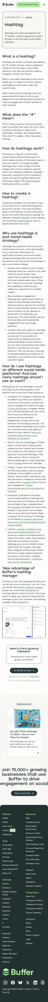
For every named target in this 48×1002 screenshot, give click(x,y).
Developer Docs (33, 863)
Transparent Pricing (34, 904)
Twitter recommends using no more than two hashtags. (26, 488)
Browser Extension (10, 865)
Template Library (33, 822)
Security (6, 992)
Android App (7, 861)
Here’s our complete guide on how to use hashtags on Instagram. (24, 435)
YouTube (6, 927)
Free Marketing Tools (35, 844)
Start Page (6, 849)
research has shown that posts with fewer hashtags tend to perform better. (27, 522)
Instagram (6, 898)
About (28, 923)
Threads (5, 915)
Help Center (31, 874)
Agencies (6, 945)
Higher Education (9, 953)
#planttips (13, 317)
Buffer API (6, 873)
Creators (6, 937)
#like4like (28, 314)
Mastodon (6, 907)
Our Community (33, 859)
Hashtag (28, 17)
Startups (6, 962)
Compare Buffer (33, 855)
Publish (5, 822)
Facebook (6, 888)
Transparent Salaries (34, 908)
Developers (7, 957)
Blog (27, 818)
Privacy (28, 989)
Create (5, 818)
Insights (8, 830)
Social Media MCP (10, 869)
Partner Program (33, 935)
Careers (29, 927)
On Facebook (14, 507)
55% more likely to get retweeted (27, 470)
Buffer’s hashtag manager (31, 587)
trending (18, 463)
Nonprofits (6, 949)
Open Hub (30, 896)
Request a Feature (34, 886)
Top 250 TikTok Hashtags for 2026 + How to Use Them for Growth (23, 735)
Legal (28, 939)
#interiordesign (32, 181)
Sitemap (29, 943)
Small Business (8, 941)
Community (7, 826)
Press (28, 931)
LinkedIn (5, 903)
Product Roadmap (33, 912)
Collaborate (7, 834)
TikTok (5, 919)
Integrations (7, 853)
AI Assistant (7, 845)
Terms (35, 989)
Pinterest (6, 911)
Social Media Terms (13, 17)
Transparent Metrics (34, 900)
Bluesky (5, 883)
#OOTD (16, 178)
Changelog (30, 882)
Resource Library (33, 833)
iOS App (5, 857)
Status (28, 878)
